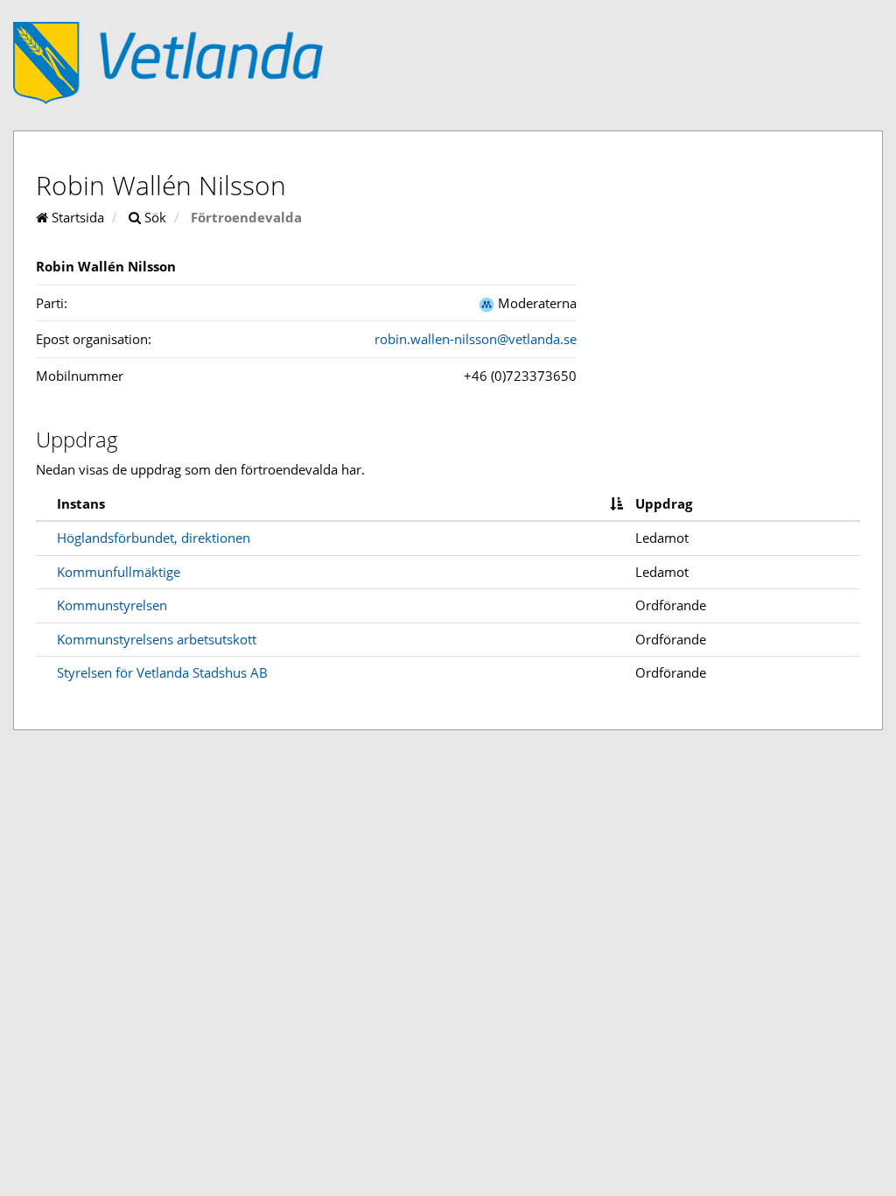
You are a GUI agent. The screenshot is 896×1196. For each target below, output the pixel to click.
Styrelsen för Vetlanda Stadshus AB (162, 672)
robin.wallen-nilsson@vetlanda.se (475, 339)
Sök (153, 217)
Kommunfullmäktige (118, 571)
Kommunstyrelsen (112, 605)
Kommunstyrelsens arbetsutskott (156, 639)
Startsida (76, 217)
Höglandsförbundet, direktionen (153, 537)
